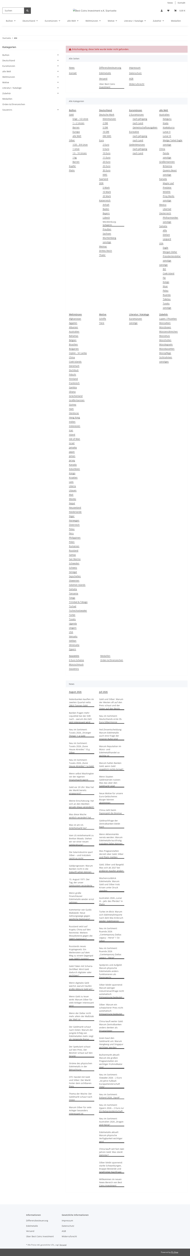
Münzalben (165, 323)
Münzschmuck (76, 664)
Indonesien (74, 426)
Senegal (73, 571)
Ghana (72, 391)
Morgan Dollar (170, 251)
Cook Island (168, 273)
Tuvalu (166, 303)
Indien (72, 421)
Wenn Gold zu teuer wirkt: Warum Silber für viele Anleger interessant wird (81, 1001)
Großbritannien (167, 161)
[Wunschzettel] (168, 10)
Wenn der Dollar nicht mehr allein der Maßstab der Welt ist (81, 1016)
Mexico (162, 204)
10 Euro (106, 153)
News (170, 2)
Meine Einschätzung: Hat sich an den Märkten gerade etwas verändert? (81, 803)
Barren (76, 127)
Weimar (103, 246)
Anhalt (106, 204)
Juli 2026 (103, 691)
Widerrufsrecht (136, 84)
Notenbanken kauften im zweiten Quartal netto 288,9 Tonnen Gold (81, 702)
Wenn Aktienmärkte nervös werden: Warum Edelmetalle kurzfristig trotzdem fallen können (110, 839)
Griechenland (76, 395)
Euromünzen (135, 318)
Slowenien (74, 580)
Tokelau (167, 299)
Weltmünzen (8, 76)
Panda (166, 153)
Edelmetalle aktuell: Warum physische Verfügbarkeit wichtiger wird (110, 1137)
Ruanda (167, 294)
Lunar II (166, 131)
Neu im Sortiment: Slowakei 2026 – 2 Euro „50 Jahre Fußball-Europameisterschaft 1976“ (110, 1080)
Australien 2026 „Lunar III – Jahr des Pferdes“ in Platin (111, 901)
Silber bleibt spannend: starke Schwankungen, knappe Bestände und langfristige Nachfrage (111, 1167)
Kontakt (181, 2)
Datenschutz (135, 73)
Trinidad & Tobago (78, 602)
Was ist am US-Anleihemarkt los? (78, 826)
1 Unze (76, 148)
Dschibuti (74, 370)
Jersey (72, 460)
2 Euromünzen (136, 114)
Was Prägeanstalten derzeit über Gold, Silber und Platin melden (111, 854)
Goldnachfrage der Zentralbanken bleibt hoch (109, 823)
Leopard (167, 239)
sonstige (107, 242)
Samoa (72, 554)
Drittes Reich (105, 250)
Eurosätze (134, 131)
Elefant (166, 234)
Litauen (72, 490)
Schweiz (73, 567)
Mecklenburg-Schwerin (110, 223)
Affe (165, 230)
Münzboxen (165, 327)
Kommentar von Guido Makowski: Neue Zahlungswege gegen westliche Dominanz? (80, 914)
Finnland (73, 378)
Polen (72, 541)
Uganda (73, 623)
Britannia (167, 166)
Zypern (72, 649)
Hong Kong (74, 417)
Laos (71, 481)
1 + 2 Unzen (78, 123)
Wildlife (166, 191)
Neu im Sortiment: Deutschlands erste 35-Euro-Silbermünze (110, 719)
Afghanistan (75, 318)
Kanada (163, 178)
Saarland (103, 178)
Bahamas (73, 335)
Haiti (71, 408)
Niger (72, 516)
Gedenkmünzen (137, 144)
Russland (73, 550)
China (162, 148)
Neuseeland (75, 507)
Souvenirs (74, 668)
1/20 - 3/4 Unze (80, 144)
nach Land (138, 123)
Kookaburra (168, 127)
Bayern (106, 213)
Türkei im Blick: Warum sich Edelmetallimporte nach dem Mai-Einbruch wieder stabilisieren (111, 916)
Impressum (134, 67)
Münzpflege (165, 353)
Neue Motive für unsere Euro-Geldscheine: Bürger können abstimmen (111, 798)
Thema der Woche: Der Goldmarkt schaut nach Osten (80, 1096)
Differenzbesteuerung (110, 67)
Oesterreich (165, 213)
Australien (164, 114)
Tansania (73, 593)
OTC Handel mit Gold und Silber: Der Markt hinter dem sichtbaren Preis (80, 1082)
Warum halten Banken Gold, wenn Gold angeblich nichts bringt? (111, 766)
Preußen (107, 229)
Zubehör (6, 93)
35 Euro (106, 170)
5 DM (105, 127)
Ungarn (72, 627)
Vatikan (72, 640)
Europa (76, 131)
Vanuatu (73, 636)
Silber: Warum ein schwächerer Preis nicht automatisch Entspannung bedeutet (111, 1009)
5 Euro (106, 148)
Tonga (72, 597)
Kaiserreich (104, 200)
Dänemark (74, 365)
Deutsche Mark (106, 114)
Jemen (72, 456)
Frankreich (74, 383)
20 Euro (106, 161)
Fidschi (72, 374)
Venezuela (74, 644)
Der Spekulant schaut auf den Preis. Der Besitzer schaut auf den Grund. (81, 1051)
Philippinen (74, 537)
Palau (165, 290)
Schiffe (102, 318)
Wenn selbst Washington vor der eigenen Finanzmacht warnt (81, 776)
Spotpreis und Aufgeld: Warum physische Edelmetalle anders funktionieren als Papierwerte (110, 971)
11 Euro (106, 157)
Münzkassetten (166, 348)
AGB (131, 78)
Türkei (72, 614)
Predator (167, 187)
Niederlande (75, 511)
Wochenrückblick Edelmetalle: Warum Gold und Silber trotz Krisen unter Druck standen (109, 884)
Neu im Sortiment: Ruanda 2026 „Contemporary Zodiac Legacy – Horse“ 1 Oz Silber (110, 934)
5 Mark (106, 187)
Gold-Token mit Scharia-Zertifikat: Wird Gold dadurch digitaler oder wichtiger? (81, 971)
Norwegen (74, 520)
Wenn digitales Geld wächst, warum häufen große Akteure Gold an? (80, 985)
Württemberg (109, 237)
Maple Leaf (168, 183)
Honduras (74, 413)
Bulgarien (74, 348)
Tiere (101, 323)
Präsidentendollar (172, 256)
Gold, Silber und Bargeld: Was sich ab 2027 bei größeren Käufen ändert (111, 867)
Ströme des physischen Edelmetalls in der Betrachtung (80, 1066)
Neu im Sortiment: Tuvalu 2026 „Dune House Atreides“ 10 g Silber (79, 748)
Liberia (72, 486)
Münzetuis (164, 335)
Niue (165, 286)
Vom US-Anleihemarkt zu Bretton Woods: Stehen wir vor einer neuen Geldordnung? (81, 840)
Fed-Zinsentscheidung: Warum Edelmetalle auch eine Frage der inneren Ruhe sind (110, 734)
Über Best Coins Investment (107, 86)
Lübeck (106, 217)
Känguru (167, 118)
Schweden (74, 563)
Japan (72, 451)
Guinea (72, 404)
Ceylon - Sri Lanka (78, 353)
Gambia (73, 387)
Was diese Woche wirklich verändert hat (80, 816)
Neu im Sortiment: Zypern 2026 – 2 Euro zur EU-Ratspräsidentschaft (111, 1108)
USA (161, 243)
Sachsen (107, 233)
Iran (71, 430)
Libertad (167, 209)
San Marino (74, 559)
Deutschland (8, 60)
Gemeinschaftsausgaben (145, 127)
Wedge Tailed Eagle (172, 140)
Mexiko (72, 499)
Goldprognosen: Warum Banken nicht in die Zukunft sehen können (81, 868)
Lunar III (167, 136)
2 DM (105, 123)
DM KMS (107, 136)
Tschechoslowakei (78, 610)
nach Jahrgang (140, 118)
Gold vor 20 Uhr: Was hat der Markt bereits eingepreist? (81, 790)
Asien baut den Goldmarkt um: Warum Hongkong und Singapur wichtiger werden (111, 1043)
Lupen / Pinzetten (168, 318)
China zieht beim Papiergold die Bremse (110, 812)
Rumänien (74, 546)
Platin (72, 170)
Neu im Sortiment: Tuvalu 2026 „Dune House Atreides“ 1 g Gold (81, 763)
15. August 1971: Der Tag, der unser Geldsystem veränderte (80, 882)
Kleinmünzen (109, 118)
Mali (71, 494)
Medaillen (105, 655)
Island (72, 434)
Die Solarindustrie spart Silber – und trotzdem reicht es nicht (81, 855)
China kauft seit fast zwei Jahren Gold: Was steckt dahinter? (111, 1152)
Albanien (73, 327)
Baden (106, 209)
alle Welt (77, 136)
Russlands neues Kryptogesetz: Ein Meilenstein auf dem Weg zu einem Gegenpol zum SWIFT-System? (81, 952)
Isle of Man (74, 438)
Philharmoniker (170, 217)
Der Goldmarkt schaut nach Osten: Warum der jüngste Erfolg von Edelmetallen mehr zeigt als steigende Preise (81, 1033)
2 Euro (106, 144)
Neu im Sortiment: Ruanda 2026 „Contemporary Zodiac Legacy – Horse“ (110, 953)
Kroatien (73, 477)
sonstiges (164, 361)
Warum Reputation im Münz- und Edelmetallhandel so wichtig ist (110, 751)
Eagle (165, 247)
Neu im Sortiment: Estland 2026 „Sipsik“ (109, 1096)
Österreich (74, 524)
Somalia (163, 226)
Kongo (166, 282)
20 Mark (107, 196)
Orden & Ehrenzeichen (111, 660)
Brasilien (73, 344)
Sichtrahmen (165, 357)
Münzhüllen (165, 340)
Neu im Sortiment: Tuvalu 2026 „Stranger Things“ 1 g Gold (80, 732)
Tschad (72, 606)
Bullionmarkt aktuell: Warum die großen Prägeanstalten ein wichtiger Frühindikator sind (110, 1061)
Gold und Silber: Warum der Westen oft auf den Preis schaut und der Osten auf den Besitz (111, 704)
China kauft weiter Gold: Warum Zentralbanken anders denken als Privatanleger (111, 1026)
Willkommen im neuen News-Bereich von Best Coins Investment (110, 1182)
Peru (71, 533)
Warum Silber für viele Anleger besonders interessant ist (80, 1110)
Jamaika (73, 447)
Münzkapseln (166, 344)
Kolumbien (74, 468)
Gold (71, 114)
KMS (105, 174)
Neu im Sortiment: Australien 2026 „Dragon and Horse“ (111, 1121)
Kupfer (72, 166)
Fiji (164, 277)
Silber (72, 140)
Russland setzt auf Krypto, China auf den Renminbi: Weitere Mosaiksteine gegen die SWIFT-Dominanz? (80, 932)
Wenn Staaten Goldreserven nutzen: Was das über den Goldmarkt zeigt (110, 781)
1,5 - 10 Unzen (80, 153)
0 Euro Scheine (76, 660)
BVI (164, 269)
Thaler (102, 255)
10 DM (106, 131)
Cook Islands (75, 361)
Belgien (72, 340)
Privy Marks (168, 196)
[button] (161, 10)
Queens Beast (170, 170)
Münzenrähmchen (168, 331)
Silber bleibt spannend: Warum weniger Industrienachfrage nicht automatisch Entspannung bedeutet (111, 991)
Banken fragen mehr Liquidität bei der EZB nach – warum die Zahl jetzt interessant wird (80, 717)
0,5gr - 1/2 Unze (80, 118)
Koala (165, 123)
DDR (101, 183)
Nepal (72, 503)
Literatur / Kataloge (12, 87)
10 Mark (107, 191)
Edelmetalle (105, 73)
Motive (5, 82)
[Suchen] (27, 10)
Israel (72, 443)
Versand (103, 78)
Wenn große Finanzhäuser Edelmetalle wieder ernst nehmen (81, 898)
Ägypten (73, 323)
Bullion (5, 55)
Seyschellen (75, 576)
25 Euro (106, 166)
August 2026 (75, 691)
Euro (101, 140)
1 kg (75, 157)
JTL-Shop (174, 1252)
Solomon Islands (77, 584)
